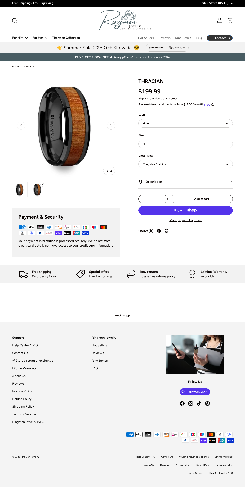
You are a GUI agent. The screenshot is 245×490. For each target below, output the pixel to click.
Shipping (143, 98)
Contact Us (20, 353)
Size (141, 135)
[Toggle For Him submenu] (26, 37)
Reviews (164, 38)
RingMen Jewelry (29, 456)
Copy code (178, 47)
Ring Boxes (183, 38)
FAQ (199, 38)
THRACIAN (28, 66)
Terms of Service (24, 414)
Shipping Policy (23, 406)
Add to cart (201, 199)
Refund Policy (22, 399)
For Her (38, 38)
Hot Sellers (146, 38)
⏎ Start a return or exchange (32, 360)
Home (15, 66)
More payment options (185, 220)
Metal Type (145, 155)
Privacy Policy (22, 391)
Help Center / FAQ (25, 345)
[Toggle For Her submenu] (46, 37)
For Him (17, 38)
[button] (230, 20)
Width (142, 115)
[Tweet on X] (151, 231)
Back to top (122, 315)
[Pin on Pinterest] (166, 231)
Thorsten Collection (66, 38)
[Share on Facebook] (159, 231)
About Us (19, 376)
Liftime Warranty (24, 368)
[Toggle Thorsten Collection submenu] (83, 37)
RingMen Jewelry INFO (28, 422)
